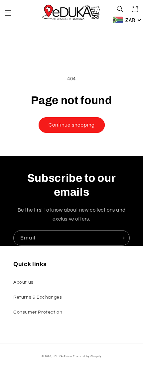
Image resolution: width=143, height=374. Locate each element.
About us (23, 282)
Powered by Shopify (87, 356)
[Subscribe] (122, 238)
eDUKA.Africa (62, 356)
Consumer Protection (37, 312)
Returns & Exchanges (37, 297)
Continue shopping (72, 125)
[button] (8, 13)
